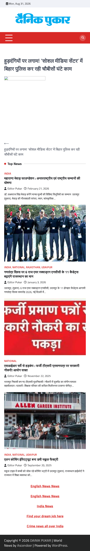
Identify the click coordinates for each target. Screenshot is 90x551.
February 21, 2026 (38, 189)
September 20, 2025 (39, 465)
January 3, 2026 (37, 282)
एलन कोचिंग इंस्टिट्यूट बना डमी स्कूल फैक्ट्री (31, 459)
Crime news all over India (45, 526)
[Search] (83, 38)
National (18, 267)
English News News (45, 486)
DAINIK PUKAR (40, 540)
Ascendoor (24, 545)
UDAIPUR (46, 267)
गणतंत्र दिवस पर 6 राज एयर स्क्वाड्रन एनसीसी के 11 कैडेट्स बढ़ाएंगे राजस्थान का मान (41, 274)
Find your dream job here (45, 516)
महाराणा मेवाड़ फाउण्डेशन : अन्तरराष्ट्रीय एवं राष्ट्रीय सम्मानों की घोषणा (42, 180)
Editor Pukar (15, 189)
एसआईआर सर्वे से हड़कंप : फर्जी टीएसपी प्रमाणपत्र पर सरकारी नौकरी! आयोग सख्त (41, 368)
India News (45, 506)
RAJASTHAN (33, 267)
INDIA (7, 173)
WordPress (59, 545)
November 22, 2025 (39, 376)
